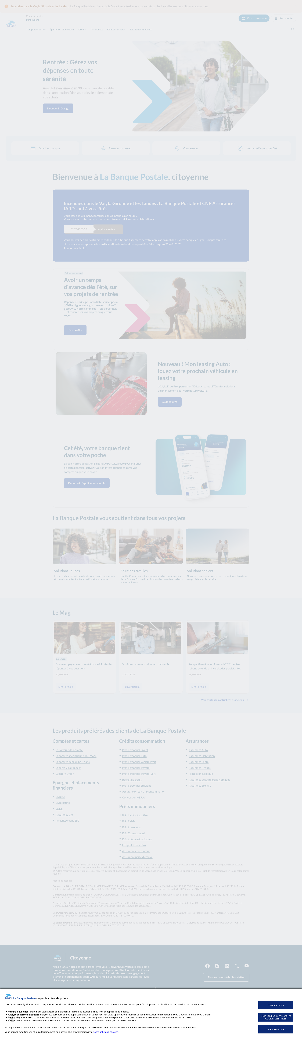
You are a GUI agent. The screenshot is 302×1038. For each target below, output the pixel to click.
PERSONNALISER (276, 1029)
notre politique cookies (105, 1031)
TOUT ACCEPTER (276, 1005)
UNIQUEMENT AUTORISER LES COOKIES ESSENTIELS (276, 1017)
